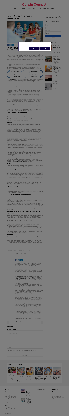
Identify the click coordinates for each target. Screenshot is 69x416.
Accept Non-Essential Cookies (44, 48)
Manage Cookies (23, 47)
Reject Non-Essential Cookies (34, 48)
